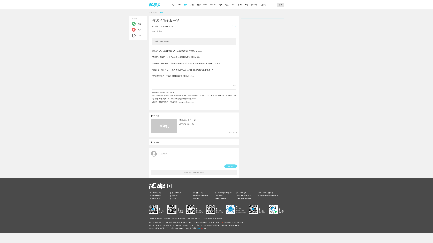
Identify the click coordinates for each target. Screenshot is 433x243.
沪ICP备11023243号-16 (156, 222)
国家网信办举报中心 (194, 218)
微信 (139, 24)
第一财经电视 (176, 193)
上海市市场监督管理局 (178, 218)
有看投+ (174, 198)
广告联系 (151, 218)
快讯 (205, 5)
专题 (246, 5)
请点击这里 (170, 92)
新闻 (186, 5)
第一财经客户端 (155, 193)
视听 (199, 5)
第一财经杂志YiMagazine (224, 193)
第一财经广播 (241, 193)
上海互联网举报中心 (208, 218)
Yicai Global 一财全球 (265, 193)
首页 (173, 5)
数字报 (254, 5)
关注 (192, 5)
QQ (139, 35)
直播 (220, 5)
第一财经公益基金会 (243, 198)
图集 (240, 5)
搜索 (264, 5)
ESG (233, 5)
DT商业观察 (219, 196)
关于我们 (167, 218)
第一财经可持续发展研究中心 (268, 196)
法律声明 (159, 218)
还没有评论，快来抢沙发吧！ (194, 172)
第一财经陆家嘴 (220, 198)
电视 (227, 5)
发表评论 (231, 166)
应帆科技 (196, 198)
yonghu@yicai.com (188, 225)
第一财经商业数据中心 (244, 196)
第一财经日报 (198, 193)
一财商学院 (176, 196)
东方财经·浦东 (155, 198)
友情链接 (219, 218)
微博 (139, 30)
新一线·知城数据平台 (200, 196)
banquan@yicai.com (186, 102)
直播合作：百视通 (191, 228)
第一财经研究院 (155, 196)
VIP (179, 5)
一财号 (212, 5)
